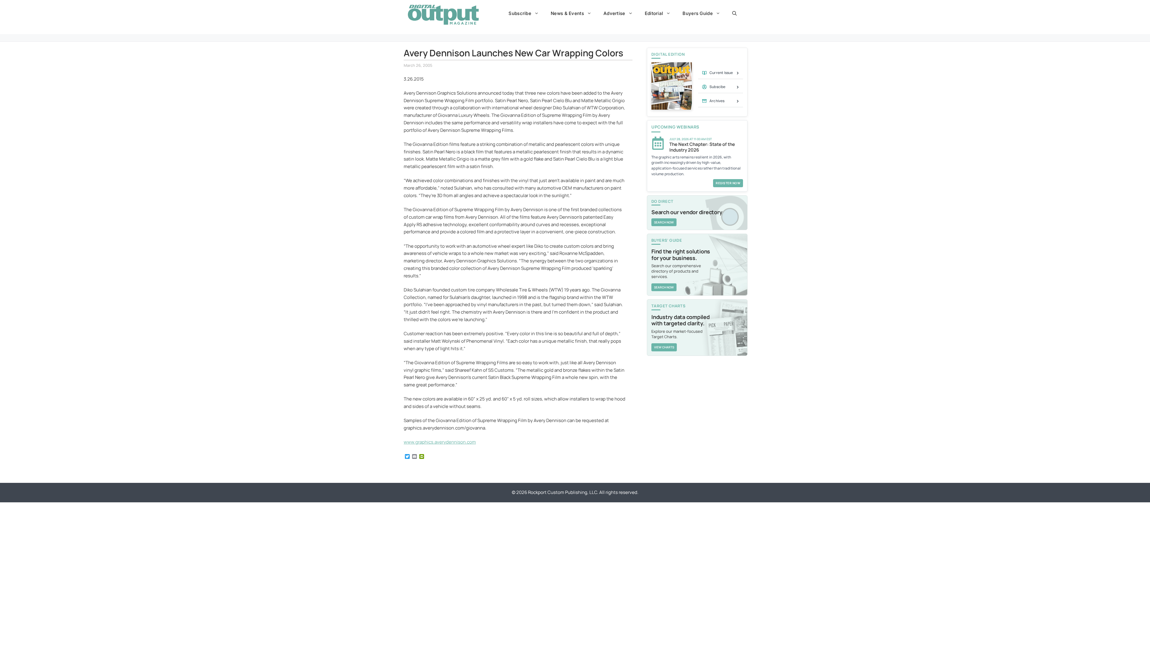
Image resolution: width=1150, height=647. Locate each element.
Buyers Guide (698, 13)
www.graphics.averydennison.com (440, 442)
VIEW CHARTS (664, 347)
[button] (734, 13)
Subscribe (520, 13)
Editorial (654, 13)
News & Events (567, 13)
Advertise (614, 13)
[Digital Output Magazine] (443, 14)
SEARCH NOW (664, 222)
